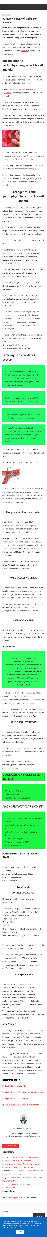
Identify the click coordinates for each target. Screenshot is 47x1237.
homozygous (31, 169)
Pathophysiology (10, 1146)
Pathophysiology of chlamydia (15, 1098)
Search (5, 1211)
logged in (16, 1197)
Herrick (24, 50)
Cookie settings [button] (8, 1232)
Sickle (4, 240)
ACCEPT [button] (20, 1232)
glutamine (6, 92)
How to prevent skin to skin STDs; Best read (20, 1104)
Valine (28, 89)
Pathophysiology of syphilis (14, 1086)
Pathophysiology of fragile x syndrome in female (22, 1092)
